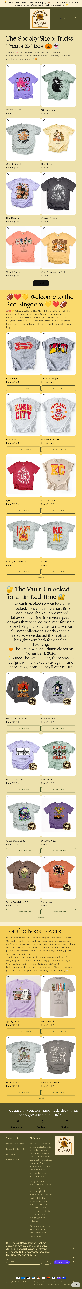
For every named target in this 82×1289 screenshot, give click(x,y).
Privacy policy (71, 1282)
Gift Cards (10, 1154)
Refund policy (59, 1282)
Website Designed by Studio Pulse (40, 1282)
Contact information (69, 1284)
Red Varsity (11, 439)
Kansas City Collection (16, 1149)
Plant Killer (46, 779)
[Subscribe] (47, 1262)
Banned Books (48, 1021)
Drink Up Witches (50, 841)
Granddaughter (48, 718)
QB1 (8, 500)
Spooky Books (13, 1021)
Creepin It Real (13, 164)
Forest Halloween (14, 779)
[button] (5, 19)
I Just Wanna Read (50, 1082)
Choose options (23, 388)
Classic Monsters (49, 218)
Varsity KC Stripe (49, 378)
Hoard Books (12, 1082)
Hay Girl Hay (47, 164)
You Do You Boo (14, 110)
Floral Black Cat (14, 218)
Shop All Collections (15, 1143)
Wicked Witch (48, 110)
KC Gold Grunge (49, 500)
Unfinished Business (51, 439)
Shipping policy (53, 1284)
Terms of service (40, 1284)
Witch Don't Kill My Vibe (18, 902)
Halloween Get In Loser (17, 718)
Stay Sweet (46, 902)
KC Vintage (11, 378)
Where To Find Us (13, 1160)
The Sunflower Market (20, 1282)
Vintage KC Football (16, 562)
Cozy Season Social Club (53, 272)
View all (41, 283)
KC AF (44, 562)
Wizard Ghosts (13, 272)
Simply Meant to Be (15, 841)
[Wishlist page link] (61, 19)
